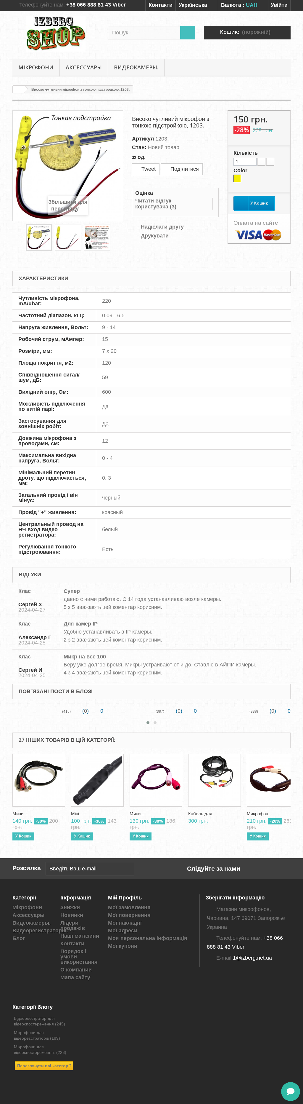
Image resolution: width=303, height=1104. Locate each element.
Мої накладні (125, 923)
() (85, 711)
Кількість (245, 153)
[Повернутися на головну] (18, 89)
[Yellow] (237, 178)
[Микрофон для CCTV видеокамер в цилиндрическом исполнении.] (273, 780)
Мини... (19, 813)
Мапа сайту (75, 977)
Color (241, 170)
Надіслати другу (162, 227)
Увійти (279, 5)
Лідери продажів (72, 925)
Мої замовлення (129, 907)
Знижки (70, 907)
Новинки (71, 915)
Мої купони (122, 946)
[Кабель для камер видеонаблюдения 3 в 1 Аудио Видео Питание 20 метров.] (214, 780)
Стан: (139, 147)
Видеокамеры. (136, 67)
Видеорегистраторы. (40, 931)
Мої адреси (122, 931)
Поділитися (184, 169)
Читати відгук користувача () (155, 204)
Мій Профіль (125, 897)
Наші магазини (79, 936)
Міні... (77, 813)
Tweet (148, 169)
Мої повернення (129, 915)
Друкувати (155, 236)
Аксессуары (84, 67)
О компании (76, 970)
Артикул (143, 138)
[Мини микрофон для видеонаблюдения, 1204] (156, 780)
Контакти (161, 5)
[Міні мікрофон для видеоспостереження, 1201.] (97, 780)
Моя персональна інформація (147, 938)
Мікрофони (36, 67)
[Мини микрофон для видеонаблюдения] (38, 780)
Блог (18, 938)
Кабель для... (202, 813)
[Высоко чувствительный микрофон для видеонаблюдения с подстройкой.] (39, 237)
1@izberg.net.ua (252, 958)
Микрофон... (259, 813)
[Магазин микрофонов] (55, 34)
